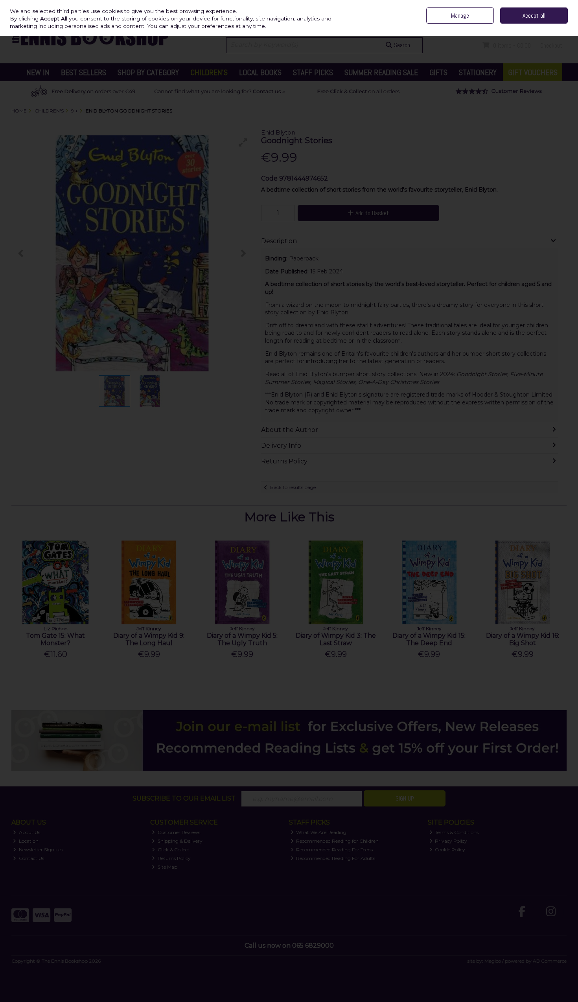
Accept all (534, 15)
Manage (460, 15)
